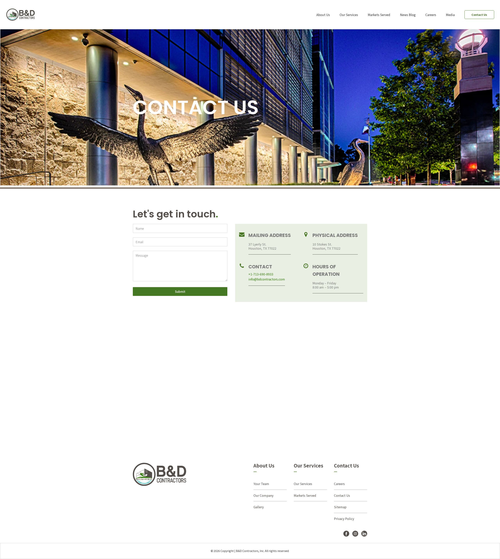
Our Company (263, 495)
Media (450, 14)
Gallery (259, 507)
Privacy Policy (344, 518)
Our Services (349, 14)
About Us (323, 14)
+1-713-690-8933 (260, 274)
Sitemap (340, 507)
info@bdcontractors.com (266, 279)
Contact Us (479, 15)
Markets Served (379, 14)
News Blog (408, 14)
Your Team (261, 483)
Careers (430, 14)
